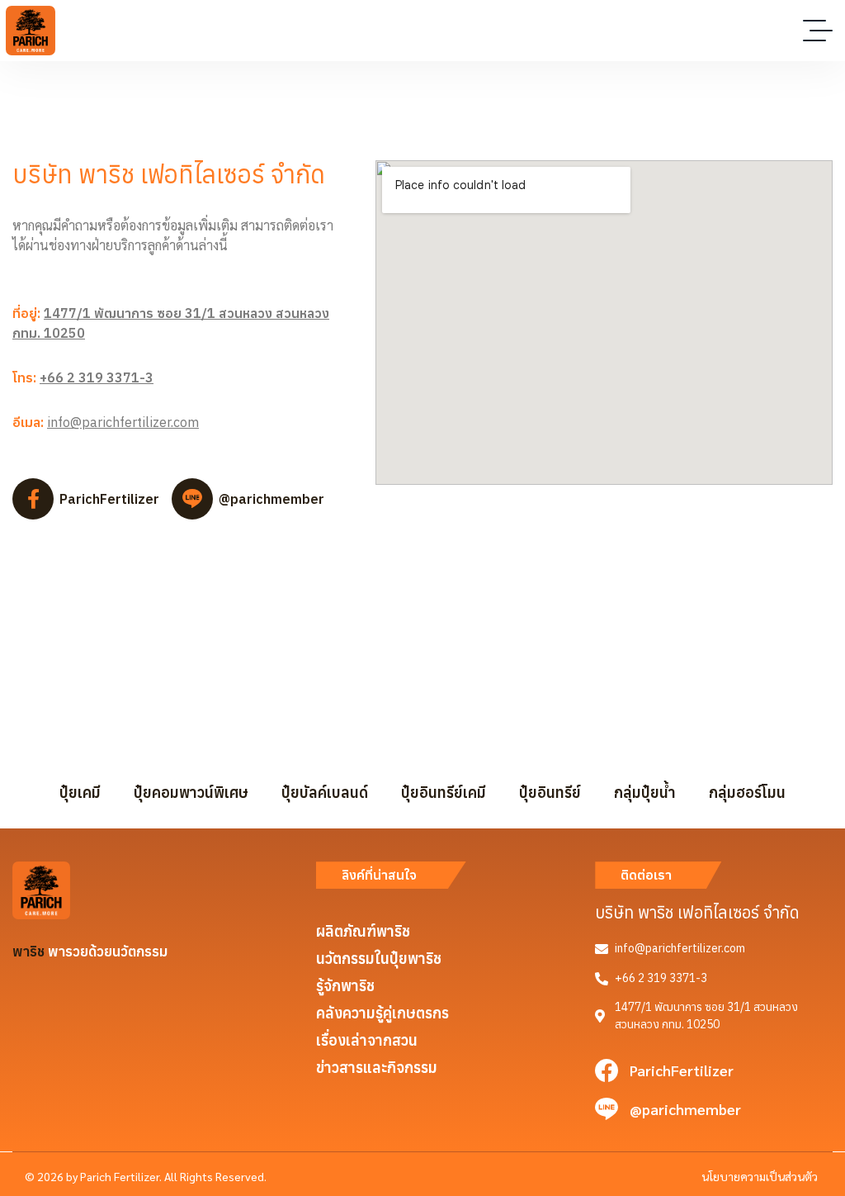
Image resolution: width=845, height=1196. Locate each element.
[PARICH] (30, 30)
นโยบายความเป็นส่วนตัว (759, 1176)
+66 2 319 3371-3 (96, 377)
